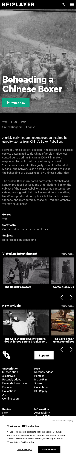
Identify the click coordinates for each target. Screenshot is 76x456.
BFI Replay (40, 391)
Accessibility (42, 412)
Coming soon (10, 398)
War (4, 218)
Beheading (29, 239)
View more (67, 253)
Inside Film (41, 379)
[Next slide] (71, 298)
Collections (9, 391)
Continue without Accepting (62, 420)
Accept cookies (49, 449)
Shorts (38, 383)
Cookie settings (24, 449)
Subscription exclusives (10, 373)
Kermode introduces (14, 383)
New (5, 412)
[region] (38, 436)
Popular (7, 387)
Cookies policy (27, 442)
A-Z (4, 395)
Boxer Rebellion (12, 239)
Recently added (11, 379)
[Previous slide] (61, 298)
